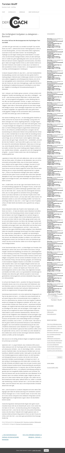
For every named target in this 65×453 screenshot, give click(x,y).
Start (3, 12)
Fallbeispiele (37, 422)
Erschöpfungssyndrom (27, 424)
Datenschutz (12, 12)
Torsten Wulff (9, 4)
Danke (46, 450)
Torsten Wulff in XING (52, 367)
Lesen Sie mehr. (36, 450)
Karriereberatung (51, 314)
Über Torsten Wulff (34, 12)
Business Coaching (29, 422)
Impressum (22, 12)
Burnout (18, 424)
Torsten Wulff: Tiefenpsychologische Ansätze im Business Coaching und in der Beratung (55, 348)
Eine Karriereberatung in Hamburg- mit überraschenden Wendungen (10, 437)
